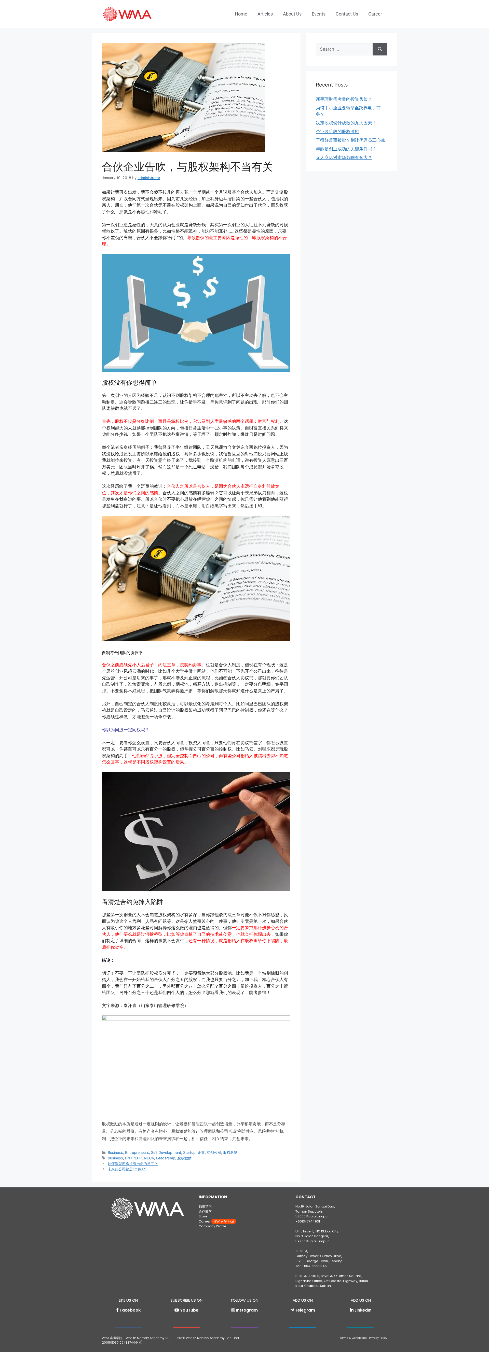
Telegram (305, 1310)
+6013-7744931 (307, 1221)
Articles (265, 14)
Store (203, 1216)
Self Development (166, 1152)
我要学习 (205, 1206)
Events (318, 14)
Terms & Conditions (353, 1338)
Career (375, 14)
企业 (201, 1152)
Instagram (247, 1310)
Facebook (130, 1310)
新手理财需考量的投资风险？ (344, 99)
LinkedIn (363, 1310)
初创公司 (214, 1152)
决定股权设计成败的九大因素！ (346, 122)
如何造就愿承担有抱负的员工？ (133, 1163)
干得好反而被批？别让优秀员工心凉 (350, 140)
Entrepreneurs (137, 1152)
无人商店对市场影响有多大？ (344, 157)
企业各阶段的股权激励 (337, 131)
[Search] (380, 49)
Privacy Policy (378, 1338)
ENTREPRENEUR (139, 1158)
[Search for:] (344, 49)
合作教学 (205, 1211)
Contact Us (347, 14)
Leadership (165, 1158)
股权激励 (230, 1152)
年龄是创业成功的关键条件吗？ (346, 148)
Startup (189, 1152)
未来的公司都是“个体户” (127, 1169)
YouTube (189, 1310)
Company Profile (212, 1226)
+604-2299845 (314, 1265)
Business (115, 1152)
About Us (292, 14)
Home (241, 14)
